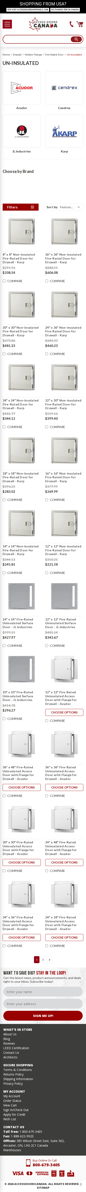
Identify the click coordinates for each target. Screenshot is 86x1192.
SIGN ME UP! (43, 1016)
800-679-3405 (46, 1164)
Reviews (9, 1043)
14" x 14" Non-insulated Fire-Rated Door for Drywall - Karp (21, 550)
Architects (10, 1057)
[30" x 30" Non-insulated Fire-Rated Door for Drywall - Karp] (22, 304)
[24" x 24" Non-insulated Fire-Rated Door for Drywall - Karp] (22, 377)
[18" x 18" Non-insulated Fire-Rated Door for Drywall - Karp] (22, 450)
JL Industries (21, 151)
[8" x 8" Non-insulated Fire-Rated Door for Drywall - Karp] (22, 231)
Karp (64, 151)
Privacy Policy (13, 1083)
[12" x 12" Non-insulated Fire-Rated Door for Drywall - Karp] (64, 523)
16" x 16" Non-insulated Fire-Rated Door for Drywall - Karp (63, 477)
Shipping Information (18, 1079)
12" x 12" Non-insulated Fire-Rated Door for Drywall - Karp (63, 550)
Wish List (9, 1119)
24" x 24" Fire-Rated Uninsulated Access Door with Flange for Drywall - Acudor (61, 923)
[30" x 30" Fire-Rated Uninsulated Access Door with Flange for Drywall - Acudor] (22, 819)
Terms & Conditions (17, 1070)
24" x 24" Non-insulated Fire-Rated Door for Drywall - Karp (21, 404)
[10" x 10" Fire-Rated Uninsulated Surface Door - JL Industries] (22, 669)
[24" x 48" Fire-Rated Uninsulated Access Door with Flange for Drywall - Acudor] (64, 819)
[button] (63, 207)
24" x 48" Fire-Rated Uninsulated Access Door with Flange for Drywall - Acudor (61, 848)
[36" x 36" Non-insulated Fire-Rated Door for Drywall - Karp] (64, 231)
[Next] (49, 959)
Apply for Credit (14, 1114)
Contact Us (11, 1052)
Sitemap (43, 1188)
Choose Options (64, 712)
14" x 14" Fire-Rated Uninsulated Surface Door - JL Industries (18, 623)
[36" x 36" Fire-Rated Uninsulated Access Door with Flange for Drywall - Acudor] (64, 744)
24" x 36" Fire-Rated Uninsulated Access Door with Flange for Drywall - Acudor (18, 923)
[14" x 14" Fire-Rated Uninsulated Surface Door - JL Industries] (22, 596)
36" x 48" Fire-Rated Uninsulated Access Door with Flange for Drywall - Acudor (18, 773)
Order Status (12, 1101)
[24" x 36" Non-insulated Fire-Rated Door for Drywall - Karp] (64, 304)
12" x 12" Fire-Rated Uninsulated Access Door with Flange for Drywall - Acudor (61, 698)
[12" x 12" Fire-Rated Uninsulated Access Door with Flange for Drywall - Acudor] (64, 669)
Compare (14, 281)
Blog (6, 1039)
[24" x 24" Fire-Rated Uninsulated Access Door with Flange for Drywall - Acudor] (64, 894)
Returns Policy (13, 1074)
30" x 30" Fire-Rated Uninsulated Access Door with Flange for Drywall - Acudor (18, 848)
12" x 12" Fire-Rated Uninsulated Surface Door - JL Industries (60, 623)
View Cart (10, 1105)
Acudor (21, 108)
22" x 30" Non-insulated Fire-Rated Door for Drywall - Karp (63, 404)
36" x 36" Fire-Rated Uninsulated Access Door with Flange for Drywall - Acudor (61, 773)
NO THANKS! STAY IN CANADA (65, 10)
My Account (11, 1096)
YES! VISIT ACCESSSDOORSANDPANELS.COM (27, 10)
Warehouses (12, 1150)
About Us (10, 1034)
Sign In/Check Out (16, 1110)
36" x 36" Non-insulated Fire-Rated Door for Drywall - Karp (63, 258)
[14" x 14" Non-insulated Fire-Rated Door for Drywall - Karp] (22, 523)
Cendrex (64, 108)
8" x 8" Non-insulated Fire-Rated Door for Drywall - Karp (19, 258)
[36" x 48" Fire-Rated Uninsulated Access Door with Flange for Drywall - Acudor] (22, 744)
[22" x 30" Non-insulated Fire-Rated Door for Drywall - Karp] (64, 377)
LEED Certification (16, 1048)
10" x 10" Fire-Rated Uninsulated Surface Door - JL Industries (18, 696)
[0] (79, 24)
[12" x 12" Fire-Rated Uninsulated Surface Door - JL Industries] (64, 596)
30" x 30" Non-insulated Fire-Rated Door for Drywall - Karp (21, 331)
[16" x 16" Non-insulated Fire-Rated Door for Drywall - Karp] (64, 450)
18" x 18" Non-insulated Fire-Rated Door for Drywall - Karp (21, 477)
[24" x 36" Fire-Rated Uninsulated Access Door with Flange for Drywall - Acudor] (22, 894)
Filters (12, 207)
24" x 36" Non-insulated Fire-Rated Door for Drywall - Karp (63, 331)
